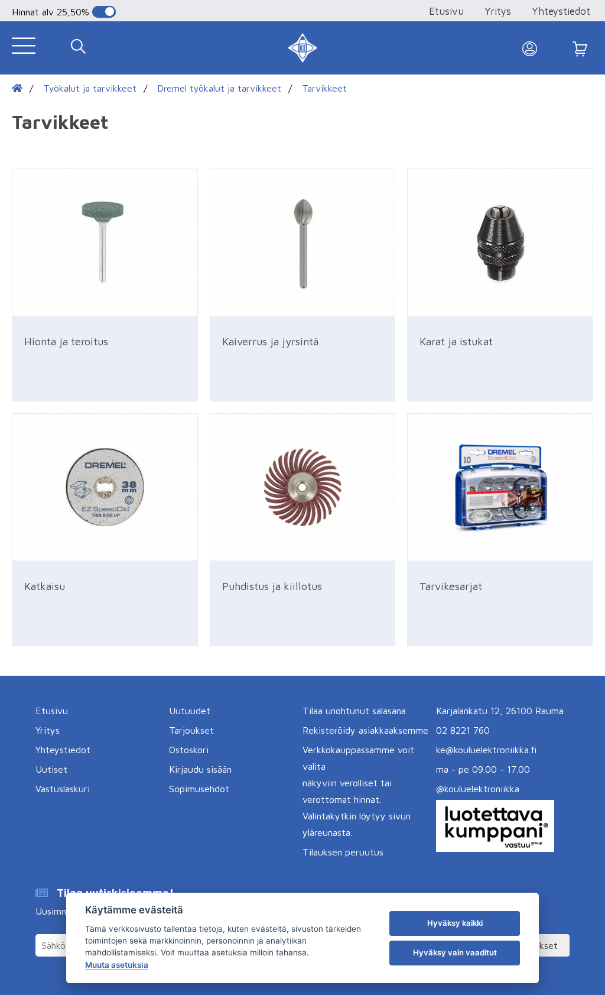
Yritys (497, 11)
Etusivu (446, 11)
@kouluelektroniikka (477, 788)
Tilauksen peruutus (342, 852)
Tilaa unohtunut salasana (354, 710)
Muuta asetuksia (116, 965)
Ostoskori (189, 749)
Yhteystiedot (561, 11)
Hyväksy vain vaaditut (455, 952)
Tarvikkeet (324, 88)
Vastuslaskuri (62, 788)
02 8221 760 (463, 730)
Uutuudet (189, 710)
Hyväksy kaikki (455, 923)
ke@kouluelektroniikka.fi (486, 749)
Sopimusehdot (199, 788)
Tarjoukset (191, 730)
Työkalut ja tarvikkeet (89, 88)
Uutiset (51, 769)
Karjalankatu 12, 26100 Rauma (500, 710)
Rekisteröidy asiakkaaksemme (365, 730)
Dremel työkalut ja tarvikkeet (219, 88)
